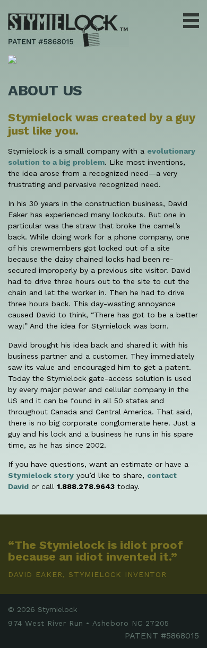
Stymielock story (41, 475)
